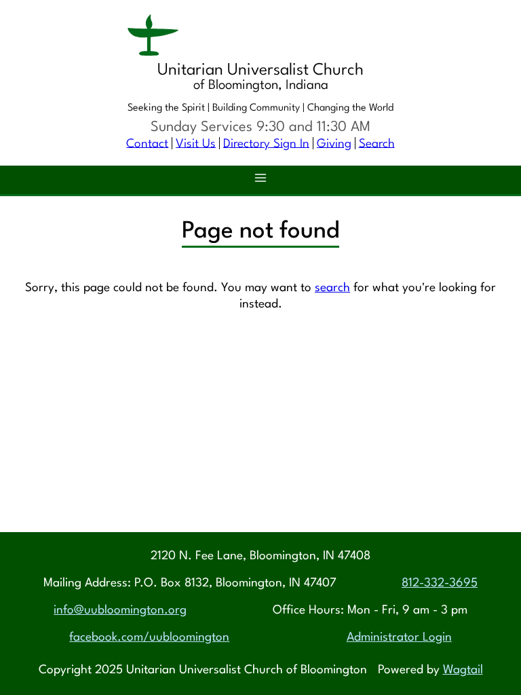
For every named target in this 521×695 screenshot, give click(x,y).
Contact (147, 143)
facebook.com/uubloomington (149, 637)
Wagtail (463, 670)
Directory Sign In (266, 143)
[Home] (260, 37)
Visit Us (196, 143)
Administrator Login (399, 637)
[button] (260, 180)
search (332, 288)
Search (377, 143)
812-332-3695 (440, 583)
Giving (334, 143)
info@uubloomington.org (120, 610)
